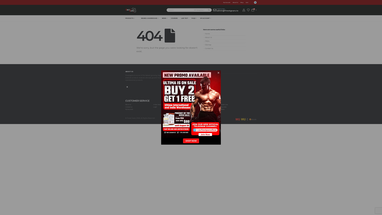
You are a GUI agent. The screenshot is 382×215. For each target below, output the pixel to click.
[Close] (218, 72)
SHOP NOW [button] (191, 140)
